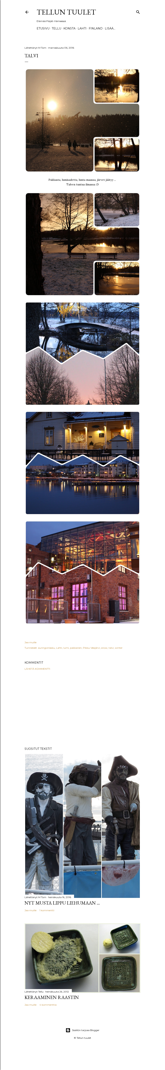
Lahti (82, 28)
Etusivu (43, 28)
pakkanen (76, 647)
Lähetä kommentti (37, 668)
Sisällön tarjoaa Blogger (85, 1030)
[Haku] (138, 11)
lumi (66, 647)
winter (119, 647)
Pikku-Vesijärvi (91, 647)
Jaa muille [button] (30, 642)
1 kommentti (46, 910)
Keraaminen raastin (52, 997)
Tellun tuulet (66, 12)
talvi (111, 647)
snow (104, 647)
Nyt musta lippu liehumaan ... (62, 903)
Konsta (69, 28)
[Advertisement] (82, 708)
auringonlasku (46, 647)
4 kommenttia (48, 1004)
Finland (96, 28)
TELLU (56, 28)
